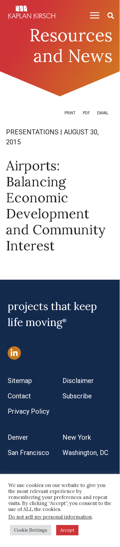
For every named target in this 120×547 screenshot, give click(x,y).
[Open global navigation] (92, 15)
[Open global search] (108, 15)
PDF (86, 113)
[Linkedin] (14, 353)
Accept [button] (67, 530)
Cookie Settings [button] (30, 530)
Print (69, 113)
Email (102, 113)
